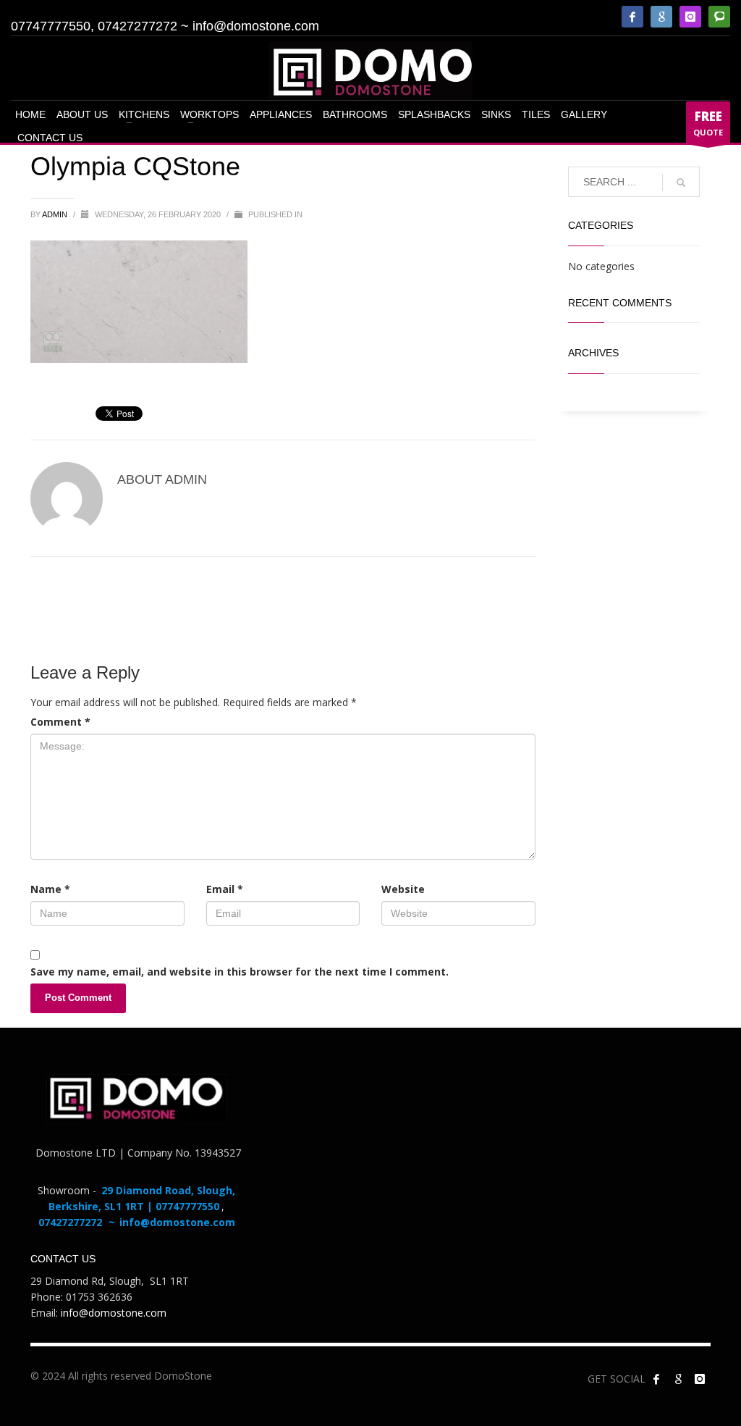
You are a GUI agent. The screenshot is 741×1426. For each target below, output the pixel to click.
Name (50, 889)
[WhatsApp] (719, 17)
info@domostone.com (255, 26)
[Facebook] (632, 17)
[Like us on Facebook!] (656, 1379)
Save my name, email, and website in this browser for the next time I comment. (239, 971)
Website (403, 889)
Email (224, 889)
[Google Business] (661, 17)
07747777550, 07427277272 (94, 26)
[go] (681, 182)
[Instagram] (690, 17)
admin (55, 214)
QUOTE (708, 123)
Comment (60, 722)
